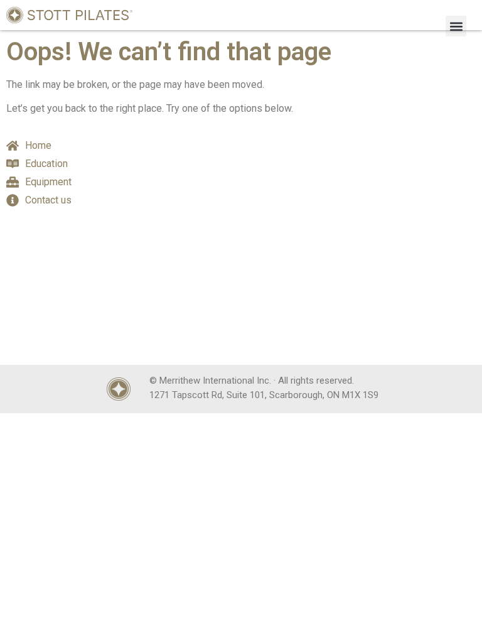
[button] (456, 26)
